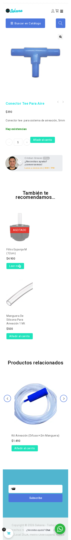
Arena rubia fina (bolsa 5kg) (58, 102)
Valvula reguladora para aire (63, 102)
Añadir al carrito (42, 139)
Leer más (15, 266)
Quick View (19, 219)
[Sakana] (14, 10)
